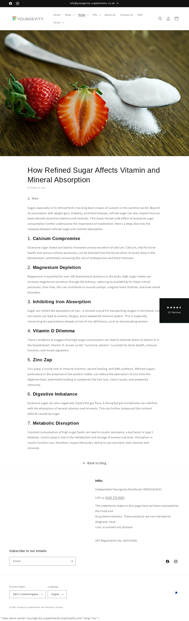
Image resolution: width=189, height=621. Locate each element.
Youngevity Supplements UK (30, 607)
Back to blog (96, 463)
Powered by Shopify (53, 607)
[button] (69, 15)
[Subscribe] (71, 561)
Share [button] (35, 198)
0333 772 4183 (115, 498)
